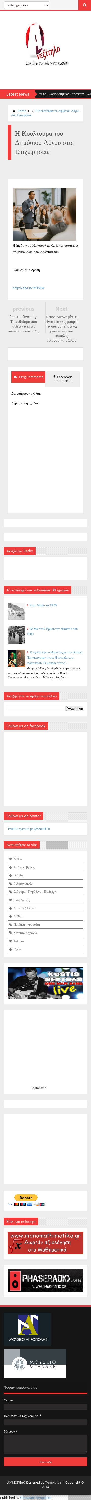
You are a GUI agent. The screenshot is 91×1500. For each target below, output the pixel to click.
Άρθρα (18, 858)
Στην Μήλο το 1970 (43, 605)
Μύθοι (18, 916)
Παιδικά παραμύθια (27, 924)
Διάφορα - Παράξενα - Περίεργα (35, 891)
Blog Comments (30, 377)
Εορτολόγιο (39, 1087)
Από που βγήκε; (24, 867)
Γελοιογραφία (23, 883)
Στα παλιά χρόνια (25, 932)
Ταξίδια (19, 941)
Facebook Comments (63, 379)
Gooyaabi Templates (35, 1497)
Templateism (55, 1482)
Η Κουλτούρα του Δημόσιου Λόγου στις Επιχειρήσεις (45, 113)
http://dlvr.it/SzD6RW (29, 287)
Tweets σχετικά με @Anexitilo (29, 828)
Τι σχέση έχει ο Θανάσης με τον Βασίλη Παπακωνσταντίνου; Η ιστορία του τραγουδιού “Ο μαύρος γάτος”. (55, 657)
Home (21, 111)
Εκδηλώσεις (22, 900)
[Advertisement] (45, 1149)
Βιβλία (18, 875)
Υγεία (17, 949)
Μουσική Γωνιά (25, 908)
